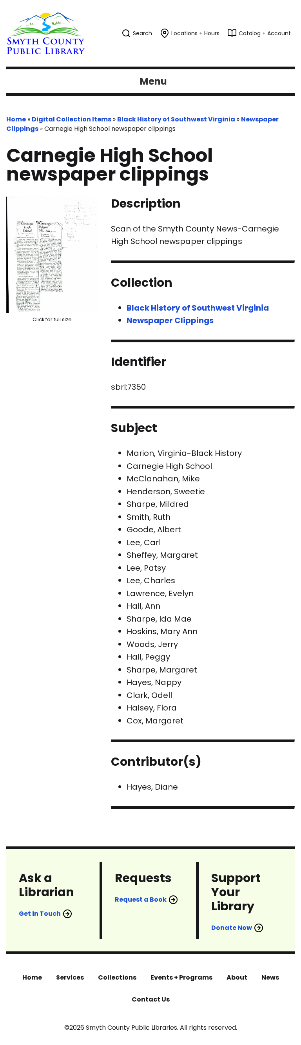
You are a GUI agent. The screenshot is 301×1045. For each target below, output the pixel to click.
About (237, 977)
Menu (153, 81)
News (270, 977)
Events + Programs (181, 977)
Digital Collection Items (71, 119)
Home (16, 119)
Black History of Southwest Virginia (176, 119)
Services (70, 977)
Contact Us (151, 999)
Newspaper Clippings (170, 320)
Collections (117, 977)
